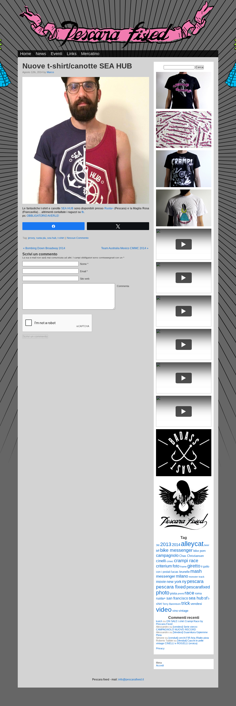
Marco (50, 72)
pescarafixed (198, 587)
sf (205, 598)
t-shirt (61, 237)
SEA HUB (67, 208)
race (189, 592)
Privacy (160, 648)
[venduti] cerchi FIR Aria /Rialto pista (188, 637)
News (41, 53)
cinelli (161, 561)
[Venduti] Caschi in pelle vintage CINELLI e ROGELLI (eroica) (180, 642)
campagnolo (167, 555)
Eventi (56, 53)
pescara (195, 581)
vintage (183, 610)
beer (206, 545)
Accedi (160, 665)
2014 (176, 544)
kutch (159, 621)
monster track (196, 576)
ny (184, 581)
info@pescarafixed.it (131, 679)
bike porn (199, 550)
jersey (31, 237)
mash (196, 571)
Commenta (123, 286)
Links (72, 53)
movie (161, 582)
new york (174, 581)
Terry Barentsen (171, 604)
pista (173, 593)
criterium (164, 566)
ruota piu (41, 237)
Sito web (84, 278)
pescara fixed (171, 586)
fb (83, 212)
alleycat (192, 543)
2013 (165, 544)
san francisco (177, 598)
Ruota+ (109, 208)
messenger (165, 576)
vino (175, 610)
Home (25, 53)
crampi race (186, 560)
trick (185, 603)
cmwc (170, 561)
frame (183, 566)
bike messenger (176, 550)
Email (83, 271)
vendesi (196, 604)
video (164, 609)
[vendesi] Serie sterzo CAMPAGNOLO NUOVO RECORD (176, 628)
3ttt (157, 545)
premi (181, 593)
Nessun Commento (77, 237)
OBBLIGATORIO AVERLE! (43, 215)
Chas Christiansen (191, 556)
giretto (193, 565)
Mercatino (90, 53)
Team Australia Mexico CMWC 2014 (124, 248)
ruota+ (161, 598)
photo (162, 593)
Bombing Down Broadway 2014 (44, 248)
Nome (83, 264)
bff (157, 550)
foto (176, 566)
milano (182, 576)
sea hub (51, 237)
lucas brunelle (180, 571)
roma (198, 593)
